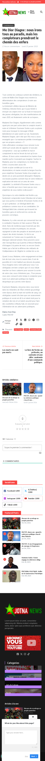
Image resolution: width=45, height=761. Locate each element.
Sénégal (5, 332)
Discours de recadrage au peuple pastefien (10, 399)
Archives (10, 677)
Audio (8, 693)
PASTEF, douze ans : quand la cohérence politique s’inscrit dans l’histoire (31, 534)
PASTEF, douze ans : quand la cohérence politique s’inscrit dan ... (33, 398)
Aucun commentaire (12, 46)
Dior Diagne (18, 329)
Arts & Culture (12, 685)
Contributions (8, 25)
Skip (26, 756)
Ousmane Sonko (35, 329)
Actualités (10, 669)
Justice (26, 329)
